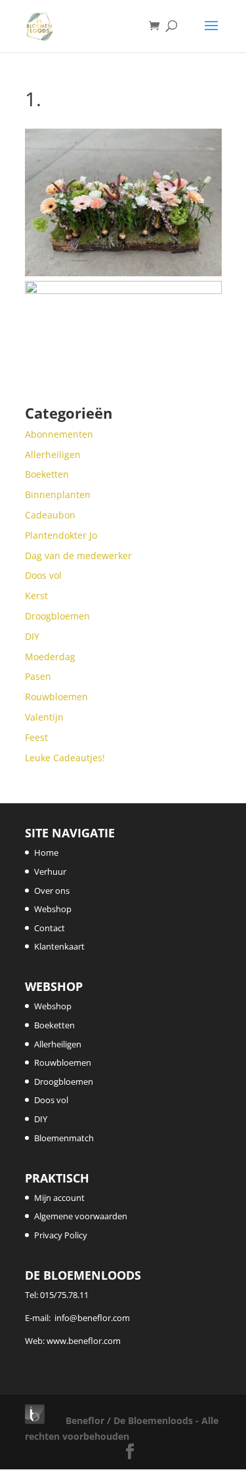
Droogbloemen (63, 1081)
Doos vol (51, 1100)
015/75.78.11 (64, 1295)
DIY (40, 1119)
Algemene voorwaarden (80, 1216)
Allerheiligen (57, 1044)
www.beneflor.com (84, 1341)
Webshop (53, 909)
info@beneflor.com (92, 1318)
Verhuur (50, 871)
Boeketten (54, 1025)
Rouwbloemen (62, 1062)
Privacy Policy (60, 1235)
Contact (49, 928)
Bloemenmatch (64, 1138)
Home (46, 852)
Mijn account (59, 1198)
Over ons (52, 890)
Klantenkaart (59, 946)
